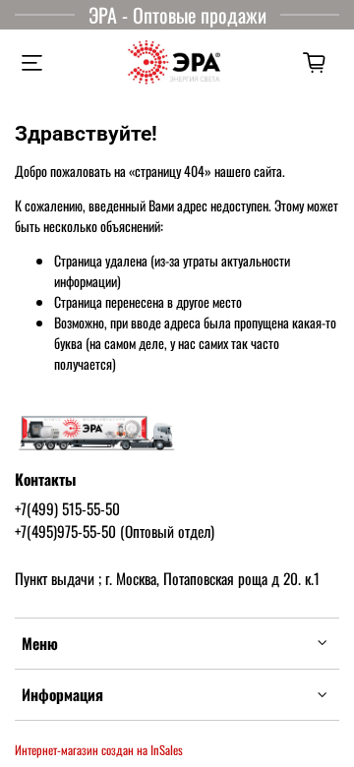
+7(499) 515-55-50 (67, 508)
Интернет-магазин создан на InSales (99, 749)
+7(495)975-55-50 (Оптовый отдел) (114, 531)
